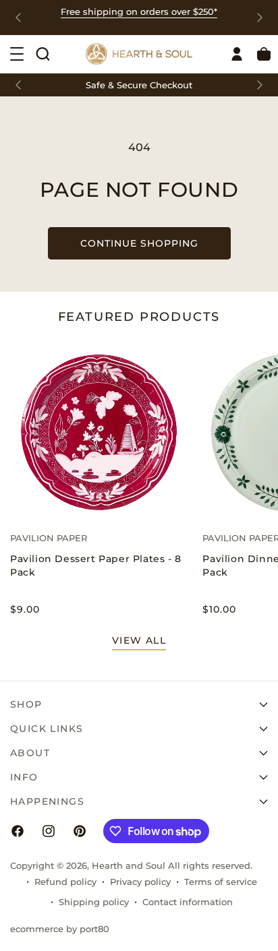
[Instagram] (48, 831)
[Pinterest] (79, 831)
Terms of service (220, 881)
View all (139, 640)
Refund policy (65, 881)
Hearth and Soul (128, 865)
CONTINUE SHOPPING (139, 243)
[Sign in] (237, 54)
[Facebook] (17, 831)
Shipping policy (94, 901)
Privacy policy (140, 881)
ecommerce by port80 (59, 928)
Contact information (187, 901)
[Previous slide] (18, 17)
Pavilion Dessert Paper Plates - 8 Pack (96, 565)
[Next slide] (260, 17)
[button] (42, 54)
